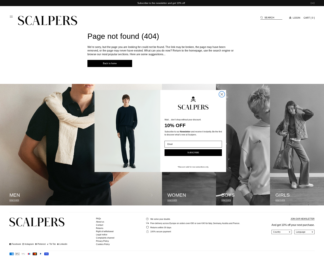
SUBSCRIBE (193, 152)
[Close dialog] (222, 94)
